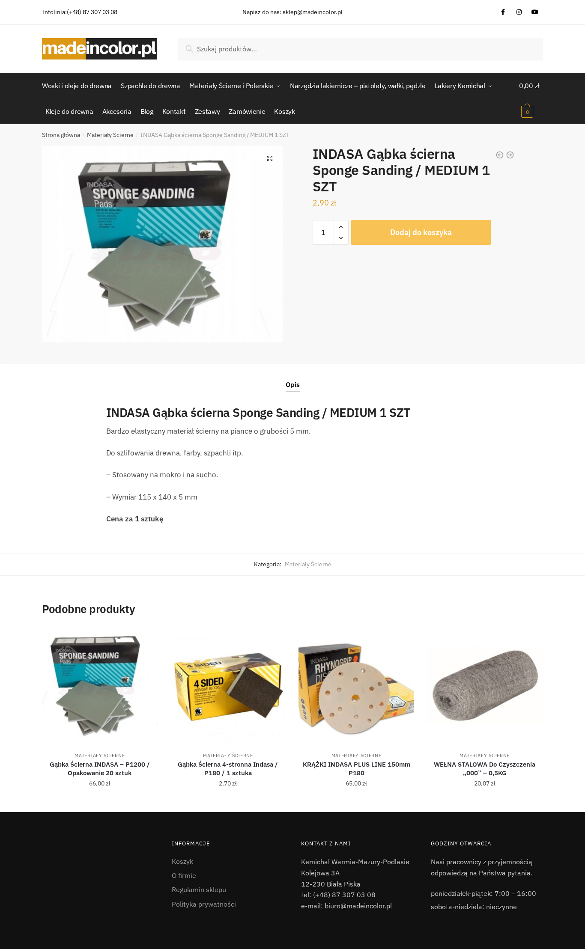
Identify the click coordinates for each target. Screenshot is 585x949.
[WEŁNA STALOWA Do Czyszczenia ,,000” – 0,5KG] (485, 685)
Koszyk (182, 861)
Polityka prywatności (204, 904)
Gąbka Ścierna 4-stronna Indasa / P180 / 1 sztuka (228, 768)
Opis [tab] (293, 384)
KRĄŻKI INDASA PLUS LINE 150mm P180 (356, 768)
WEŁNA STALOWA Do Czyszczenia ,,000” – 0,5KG (484, 768)
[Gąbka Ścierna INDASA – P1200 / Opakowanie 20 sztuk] (100, 685)
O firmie (184, 875)
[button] (270, 158)
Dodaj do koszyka (421, 232)
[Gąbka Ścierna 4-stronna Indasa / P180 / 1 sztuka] (228, 685)
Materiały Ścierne (110, 135)
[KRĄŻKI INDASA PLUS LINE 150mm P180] (356, 685)
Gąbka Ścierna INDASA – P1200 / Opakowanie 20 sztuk (100, 768)
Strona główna (61, 135)
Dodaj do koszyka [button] (99, 802)
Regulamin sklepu (199, 889)
